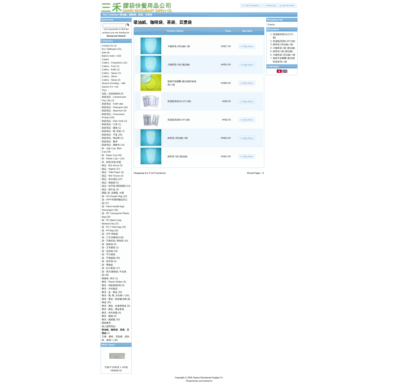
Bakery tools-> (109, 56)
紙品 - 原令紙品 (110, 179)
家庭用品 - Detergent (112, 107)
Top (104, 14)
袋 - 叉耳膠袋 (108, 247)
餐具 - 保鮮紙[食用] (111, 285)
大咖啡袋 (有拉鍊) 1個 (178, 46)
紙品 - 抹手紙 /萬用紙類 (114, 186)
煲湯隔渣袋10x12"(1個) (179, 101)
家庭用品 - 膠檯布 (111, 145)
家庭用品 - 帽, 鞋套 (111, 131)
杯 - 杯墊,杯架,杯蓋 (111, 162)
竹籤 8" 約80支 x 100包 (116, 367)
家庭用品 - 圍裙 (110, 128)
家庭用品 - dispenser (112, 110)
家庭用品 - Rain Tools (113, 121)
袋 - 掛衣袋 (107, 261)
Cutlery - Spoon (110, 73)
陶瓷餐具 (106, 323)
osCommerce (205, 381)
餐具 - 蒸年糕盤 (110, 312)
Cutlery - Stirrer (109, 76)
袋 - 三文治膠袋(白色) (113, 237)
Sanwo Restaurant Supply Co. (208, 377)
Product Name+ (175, 31)
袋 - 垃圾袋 (107, 251)
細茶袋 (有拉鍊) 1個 (177, 138)
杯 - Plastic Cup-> (111, 158)
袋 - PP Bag (108, 230)
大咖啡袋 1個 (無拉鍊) (178, 64)
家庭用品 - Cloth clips (112, 103)
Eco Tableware (109, 49)
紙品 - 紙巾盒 (108, 189)
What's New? (108, 345)
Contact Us (107, 45)
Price (228, 31)
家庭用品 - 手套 (110, 134)
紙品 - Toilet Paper (111, 172)
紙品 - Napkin (108, 169)
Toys (104, 90)
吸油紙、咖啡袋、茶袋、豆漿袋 (136, 14)
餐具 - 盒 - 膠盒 (109, 292)
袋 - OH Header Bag (112, 196)
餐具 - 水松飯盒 (110, 288)
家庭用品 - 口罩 (110, 124)
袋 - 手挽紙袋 (108, 258)
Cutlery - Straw (109, 80)
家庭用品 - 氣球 (110, 141)
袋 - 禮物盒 (107, 264)
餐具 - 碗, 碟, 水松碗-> (113, 295)
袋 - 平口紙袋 (108, 254)
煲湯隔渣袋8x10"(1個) (178, 119)
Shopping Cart (275, 19)
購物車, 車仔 (108, 278)
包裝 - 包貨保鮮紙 (111, 93)
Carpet (105, 59)
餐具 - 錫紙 (107, 316)
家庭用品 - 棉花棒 (111, 138)
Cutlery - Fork (109, 66)
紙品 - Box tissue (110, 165)
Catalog (113, 14)
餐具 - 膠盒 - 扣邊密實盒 (114, 306)
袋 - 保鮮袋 (107, 244)
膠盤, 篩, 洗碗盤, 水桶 (113, 192)
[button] (251, 5)
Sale (104, 52)
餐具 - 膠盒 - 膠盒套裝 (113, 309)
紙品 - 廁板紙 (108, 182)
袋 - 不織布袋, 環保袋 (112, 240)
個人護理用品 (108, 326)
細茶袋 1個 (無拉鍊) (177, 156)
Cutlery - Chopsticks (112, 62)
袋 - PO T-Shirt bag (111, 227)
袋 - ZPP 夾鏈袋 (110, 234)
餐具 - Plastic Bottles (112, 281)
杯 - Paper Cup (109, 155)
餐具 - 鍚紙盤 (108, 319)
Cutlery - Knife (109, 69)
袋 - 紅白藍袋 (108, 268)
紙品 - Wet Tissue (111, 175)
